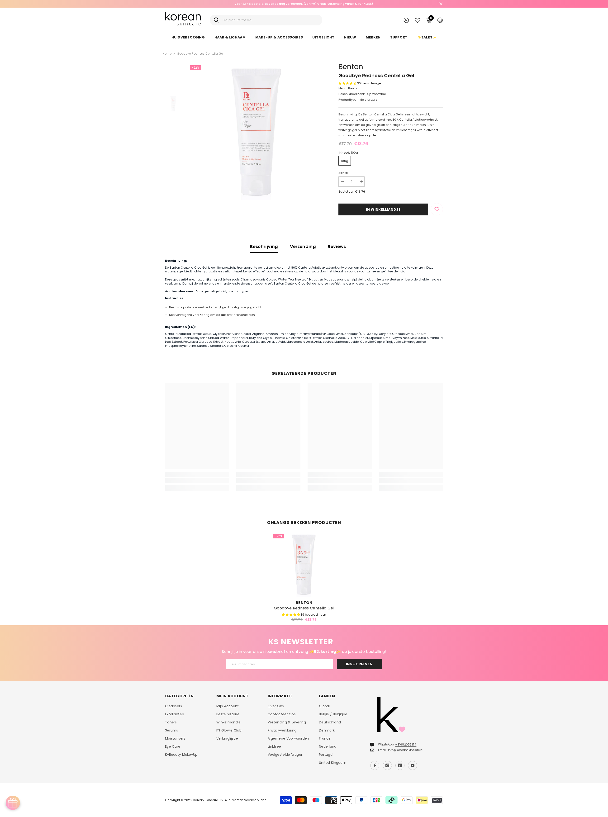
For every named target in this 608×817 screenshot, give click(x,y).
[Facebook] (374, 765)
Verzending (303, 246)
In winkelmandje (383, 209)
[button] (347, 83)
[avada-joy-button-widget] (13, 802)
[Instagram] (387, 765)
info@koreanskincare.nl (405, 750)
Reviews (337, 246)
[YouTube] (412, 765)
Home (167, 54)
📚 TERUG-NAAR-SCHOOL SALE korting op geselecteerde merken (304, 4)
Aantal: (343, 173)
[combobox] (270, 20)
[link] (197, 480)
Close (441, 4)
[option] (304, 4)
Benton (350, 67)
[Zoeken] (266, 20)
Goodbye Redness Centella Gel (304, 608)
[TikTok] (399, 765)
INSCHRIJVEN (359, 664)
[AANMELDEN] (406, 20)
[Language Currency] (440, 20)
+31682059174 (405, 744)
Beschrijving (264, 246)
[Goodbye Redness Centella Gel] (304, 564)
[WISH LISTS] (417, 20)
